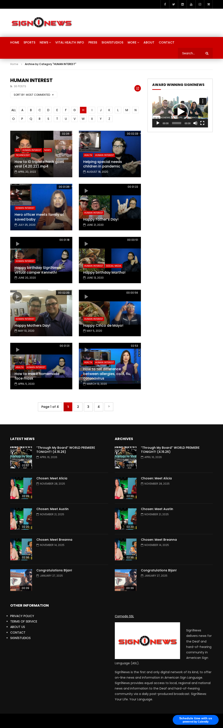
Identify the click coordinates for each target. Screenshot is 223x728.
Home (14, 64)
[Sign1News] (41, 23)
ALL (13, 110)
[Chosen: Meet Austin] (21, 519)
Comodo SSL (124, 616)
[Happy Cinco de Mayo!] (110, 313)
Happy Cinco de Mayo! (103, 325)
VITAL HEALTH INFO (69, 42)
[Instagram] (199, 4)
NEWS (44, 42)
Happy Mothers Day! (32, 325)
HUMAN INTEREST (31, 150)
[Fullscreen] (202, 123)
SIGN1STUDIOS (112, 42)
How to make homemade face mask (37, 376)
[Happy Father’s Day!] (110, 207)
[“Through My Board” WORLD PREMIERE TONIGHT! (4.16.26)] (21, 457)
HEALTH (88, 155)
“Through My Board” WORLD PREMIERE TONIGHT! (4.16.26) (65, 449)
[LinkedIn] (182, 4)
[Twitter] (173, 4)
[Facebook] (164, 4)
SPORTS (29, 42)
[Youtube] (191, 4)
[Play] (158, 123)
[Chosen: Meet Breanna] (21, 549)
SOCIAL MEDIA (113, 266)
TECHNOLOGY (23, 155)
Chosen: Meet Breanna (54, 539)
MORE (132, 42)
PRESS (92, 42)
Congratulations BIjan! (54, 570)
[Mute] (195, 123)
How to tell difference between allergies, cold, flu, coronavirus (107, 374)
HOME (14, 42)
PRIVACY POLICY (22, 616)
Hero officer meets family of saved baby (39, 217)
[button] (180, 111)
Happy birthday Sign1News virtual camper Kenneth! (38, 270)
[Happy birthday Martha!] (110, 260)
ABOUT (149, 42)
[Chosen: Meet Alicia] (21, 488)
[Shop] (208, 4)
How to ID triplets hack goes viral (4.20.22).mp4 (39, 164)
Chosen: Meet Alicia (51, 478)
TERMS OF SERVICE (23, 621)
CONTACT (166, 42)
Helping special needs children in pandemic (102, 164)
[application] (180, 111)
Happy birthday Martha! (104, 272)
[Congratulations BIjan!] (21, 580)
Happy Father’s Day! (100, 219)
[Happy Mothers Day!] (41, 313)
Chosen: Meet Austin (52, 509)
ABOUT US (17, 627)
